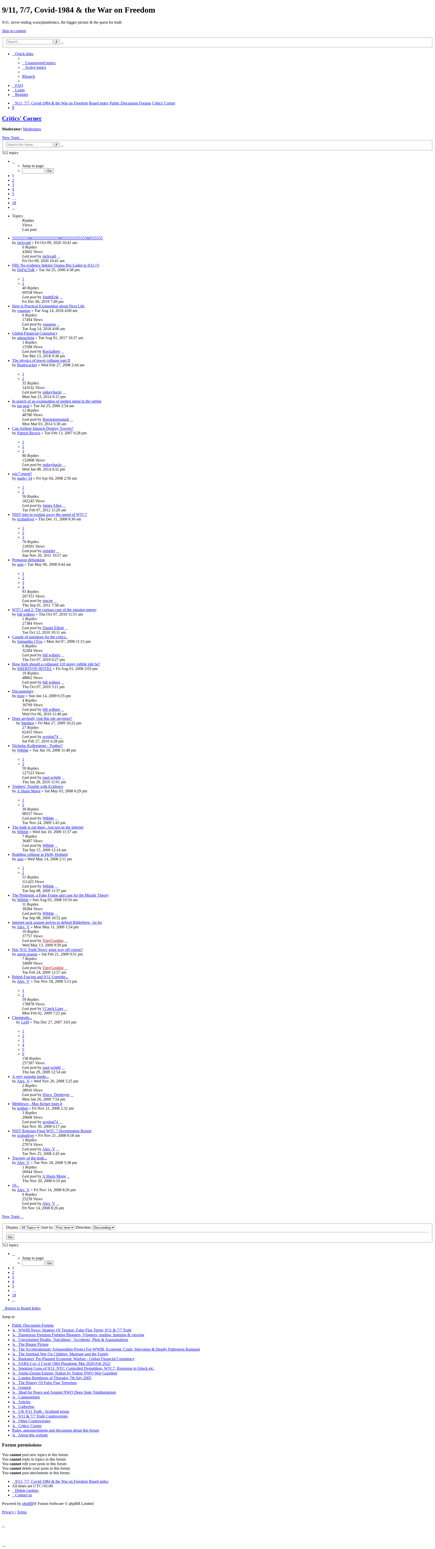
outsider (49, 551)
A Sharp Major (29, 791)
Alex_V (23, 927)
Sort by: (48, 1227)
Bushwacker (27, 365)
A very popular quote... (30, 1076)
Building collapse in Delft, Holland (40, 854)
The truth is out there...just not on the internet (47, 827)
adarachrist (25, 338)
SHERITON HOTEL (34, 668)
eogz (21, 696)
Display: (13, 1227)
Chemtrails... (22, 1017)
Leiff (25, 1022)
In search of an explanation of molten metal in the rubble (56, 401)
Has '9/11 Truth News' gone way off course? (47, 949)
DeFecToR (26, 270)
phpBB (28, 1503)
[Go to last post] (58, 256)
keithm (22, 1108)
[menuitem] (39, 63)
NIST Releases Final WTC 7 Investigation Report (51, 1131)
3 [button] (13, 185)
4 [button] (13, 189)
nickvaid (24, 242)
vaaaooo (23, 310)
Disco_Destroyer (56, 1095)
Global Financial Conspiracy (35, 333)
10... (15, 1185)
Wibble (22, 750)
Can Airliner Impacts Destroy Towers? (42, 428)
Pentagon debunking (28, 560)
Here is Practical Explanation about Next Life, (48, 306)
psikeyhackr (52, 392)
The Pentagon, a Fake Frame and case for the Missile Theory (60, 895)
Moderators (32, 129)
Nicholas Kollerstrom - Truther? (37, 746)
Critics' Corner (22, 118)
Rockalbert (51, 351)
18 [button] (14, 203)
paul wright (52, 777)
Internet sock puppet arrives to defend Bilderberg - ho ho (57, 922)
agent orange (27, 954)
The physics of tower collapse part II (41, 360)
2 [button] (13, 180)
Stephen (27, 723)
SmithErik (51, 297)
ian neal (23, 406)
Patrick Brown (28, 433)
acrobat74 (50, 736)
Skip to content (14, 31)
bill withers (26, 614)
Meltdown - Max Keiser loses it (37, 1104)
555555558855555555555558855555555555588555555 (57, 238)
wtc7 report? (22, 474)
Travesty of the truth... (29, 1158)
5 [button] (13, 194)
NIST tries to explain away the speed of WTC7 (49, 514)
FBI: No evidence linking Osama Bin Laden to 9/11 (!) (55, 265)
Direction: (84, 1227)
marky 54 (24, 478)
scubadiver (25, 519)
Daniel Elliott (53, 628)
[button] (13, 161)
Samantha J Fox (30, 641)
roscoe (48, 601)
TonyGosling (53, 940)
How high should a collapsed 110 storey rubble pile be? (56, 664)
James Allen (52, 505)
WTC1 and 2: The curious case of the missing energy (54, 610)
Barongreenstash (56, 419)
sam (20, 564)
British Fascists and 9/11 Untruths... (40, 977)
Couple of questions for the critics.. (39, 637)
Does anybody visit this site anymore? (42, 718)
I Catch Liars (53, 1008)
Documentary (23, 691)
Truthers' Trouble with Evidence (37, 786)
